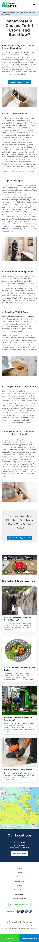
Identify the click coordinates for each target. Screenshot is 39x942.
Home (4, 12)
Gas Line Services (19, 890)
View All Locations (19, 853)
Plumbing (19, 885)
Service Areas (19, 881)
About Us (19, 868)
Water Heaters (19, 894)
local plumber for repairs (23, 171)
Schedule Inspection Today (20, 82)
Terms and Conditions (19, 934)
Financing (19, 877)
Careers (19, 872)
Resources (10, 12)
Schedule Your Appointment (19, 538)
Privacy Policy (19, 932)
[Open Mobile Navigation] (34, 5)
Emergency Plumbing (19, 898)
